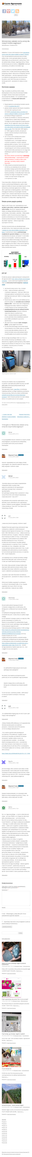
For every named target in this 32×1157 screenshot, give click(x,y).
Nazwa (3, 907)
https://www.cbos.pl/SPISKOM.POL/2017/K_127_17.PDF (16, 753)
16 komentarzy (26, 966)
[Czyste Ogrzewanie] (12, 4)
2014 (5, 1140)
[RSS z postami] (17, 11)
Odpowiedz (4, 449)
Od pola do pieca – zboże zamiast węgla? (13, 1105)
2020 (5, 1129)
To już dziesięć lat (6, 1068)
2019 (5, 1131)
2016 (5, 1137)
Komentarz (5, 890)
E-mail (3, 913)
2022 (5, 1125)
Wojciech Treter (18, 966)
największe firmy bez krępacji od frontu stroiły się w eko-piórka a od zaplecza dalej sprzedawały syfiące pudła (17, 127)
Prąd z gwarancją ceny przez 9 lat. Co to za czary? (15, 999)
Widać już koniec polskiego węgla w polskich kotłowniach (14, 964)
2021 (5, 1127)
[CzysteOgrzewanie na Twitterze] (13, 11)
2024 (4, 1121)
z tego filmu (17, 389)
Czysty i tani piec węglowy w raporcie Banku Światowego (9, 417)
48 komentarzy (24, 1001)
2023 (4, 1123)
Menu (16, 14)
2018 (5, 1133)
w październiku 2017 (14, 106)
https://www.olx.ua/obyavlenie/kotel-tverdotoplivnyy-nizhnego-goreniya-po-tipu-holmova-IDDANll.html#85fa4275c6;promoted (15, 631)
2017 (5, 1135)
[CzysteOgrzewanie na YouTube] (8, 11)
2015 (5, 1139)
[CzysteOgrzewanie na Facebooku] (4, 11)
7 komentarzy (25, 1035)
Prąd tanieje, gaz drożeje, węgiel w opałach (13, 1034)
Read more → (19, 971)
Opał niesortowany (21, 402)
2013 (5, 1142)
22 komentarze (25, 1070)
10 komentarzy (5, 48)
